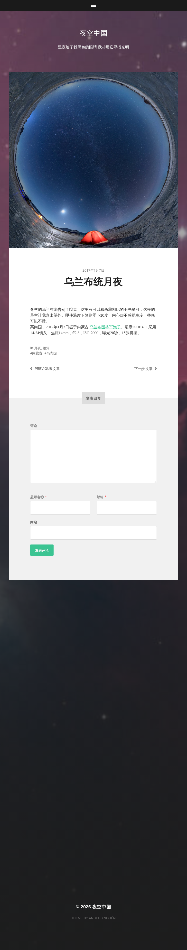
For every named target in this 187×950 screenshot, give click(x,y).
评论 (33, 425)
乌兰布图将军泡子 (105, 326)
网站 (33, 521)
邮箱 (101, 496)
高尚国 (52, 352)
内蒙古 (37, 352)
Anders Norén (102, 918)
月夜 (37, 347)
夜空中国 (94, 32)
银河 (46, 347)
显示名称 (38, 496)
